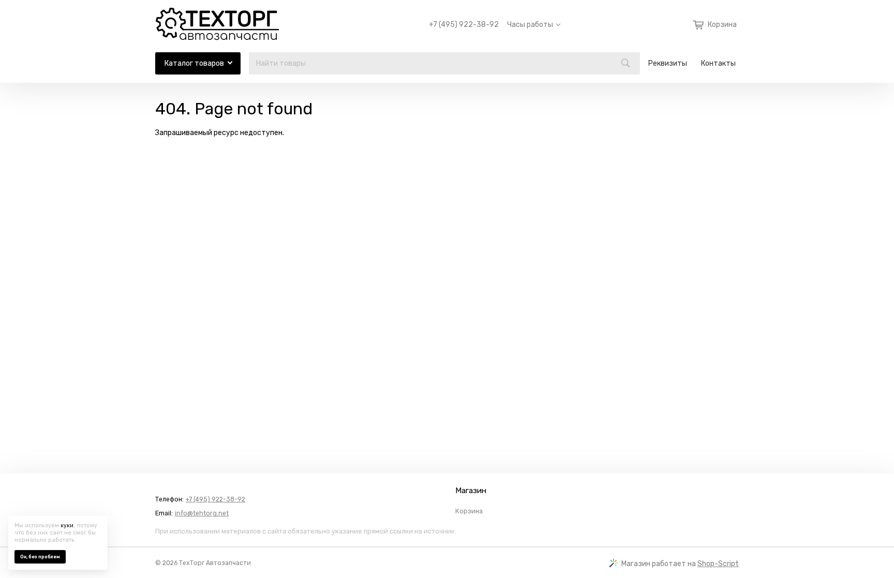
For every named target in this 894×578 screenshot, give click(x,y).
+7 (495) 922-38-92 (464, 24)
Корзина (469, 511)
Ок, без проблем (40, 556)
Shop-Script (718, 563)
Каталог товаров (194, 63)
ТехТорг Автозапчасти (215, 563)
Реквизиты (667, 63)
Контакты (718, 63)
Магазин (470, 490)
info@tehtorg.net (202, 513)
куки (67, 525)
